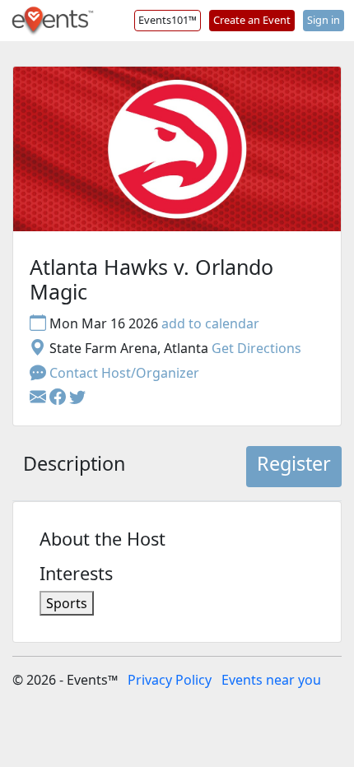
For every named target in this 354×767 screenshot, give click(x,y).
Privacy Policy (170, 680)
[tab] (74, 466)
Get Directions (256, 348)
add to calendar (210, 323)
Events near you (271, 680)
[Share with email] (39, 397)
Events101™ (167, 19)
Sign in (323, 19)
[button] (59, 397)
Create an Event (252, 19)
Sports (66, 603)
